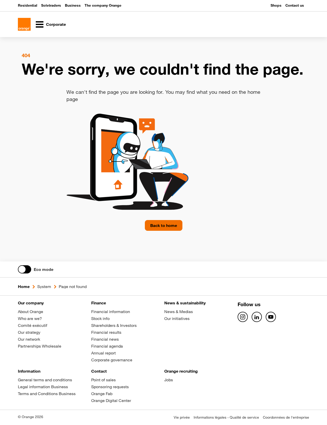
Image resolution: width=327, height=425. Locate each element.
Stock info (100, 318)
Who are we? (30, 318)
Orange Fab (101, 393)
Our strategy (29, 332)
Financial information (110, 311)
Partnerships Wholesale (39, 346)
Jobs (168, 379)
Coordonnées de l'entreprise (286, 417)
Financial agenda (107, 346)
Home (24, 286)
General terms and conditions (45, 379)
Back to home (163, 225)
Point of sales (103, 379)
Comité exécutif (32, 325)
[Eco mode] (24, 269)
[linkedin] (257, 317)
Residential (27, 5)
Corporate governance (111, 359)
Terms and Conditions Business (47, 393)
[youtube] (271, 317)
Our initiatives (177, 318)
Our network (29, 339)
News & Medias (178, 311)
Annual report (103, 352)
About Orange (30, 311)
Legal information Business (43, 386)
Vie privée (182, 417)
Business (73, 5)
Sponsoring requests (110, 386)
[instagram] (243, 317)
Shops (276, 5)
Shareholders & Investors (114, 325)
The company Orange (103, 5)
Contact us (294, 5)
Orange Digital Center (111, 400)
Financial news (105, 339)
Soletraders (51, 5)
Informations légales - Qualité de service (226, 417)
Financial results (106, 332)
